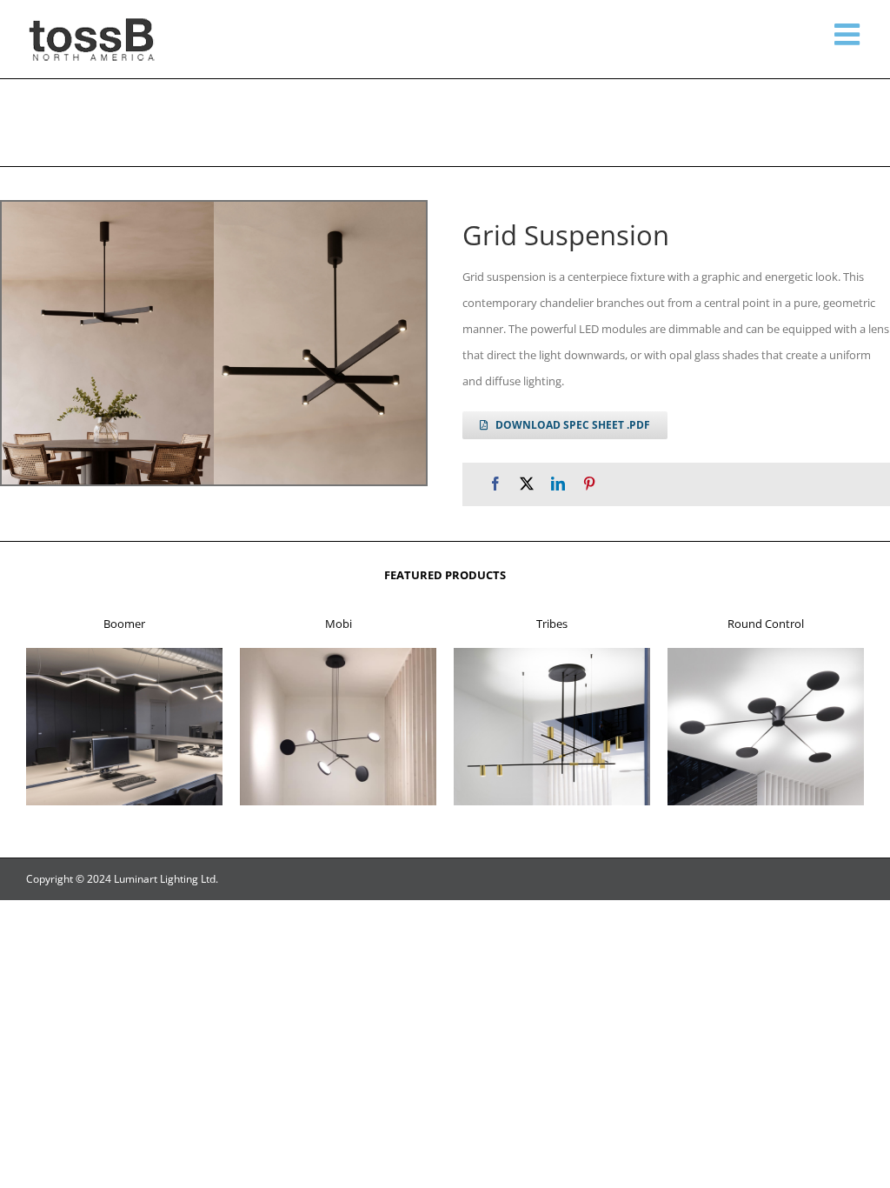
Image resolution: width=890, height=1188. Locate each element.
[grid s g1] (214, 343)
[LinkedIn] (558, 484)
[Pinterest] (589, 484)
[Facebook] (495, 484)
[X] (526, 484)
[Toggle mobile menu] (849, 34)
